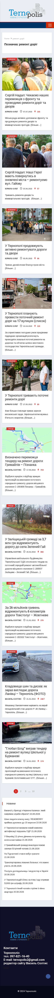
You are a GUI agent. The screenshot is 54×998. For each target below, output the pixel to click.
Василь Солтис (13, 470)
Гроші (11, 429)
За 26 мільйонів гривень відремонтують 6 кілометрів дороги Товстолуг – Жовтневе (26, 611)
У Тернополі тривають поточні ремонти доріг (26, 397)
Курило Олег (11, 112)
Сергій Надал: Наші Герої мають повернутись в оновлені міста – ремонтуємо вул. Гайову (26, 178)
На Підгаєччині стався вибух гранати (21, 854)
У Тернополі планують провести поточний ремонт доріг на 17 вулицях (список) (25, 317)
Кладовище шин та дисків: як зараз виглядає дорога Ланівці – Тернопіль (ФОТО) (26, 690)
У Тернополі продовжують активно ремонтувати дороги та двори (26, 250)
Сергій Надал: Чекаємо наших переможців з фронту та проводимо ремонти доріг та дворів (27, 101)
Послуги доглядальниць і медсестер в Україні (26, 871)
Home (6, 39)
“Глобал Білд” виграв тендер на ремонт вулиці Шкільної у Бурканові (26, 752)
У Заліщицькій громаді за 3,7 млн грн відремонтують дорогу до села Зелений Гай (25, 543)
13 (33, 791)
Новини (11, 59)
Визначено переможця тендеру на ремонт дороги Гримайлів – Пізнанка (24, 461)
